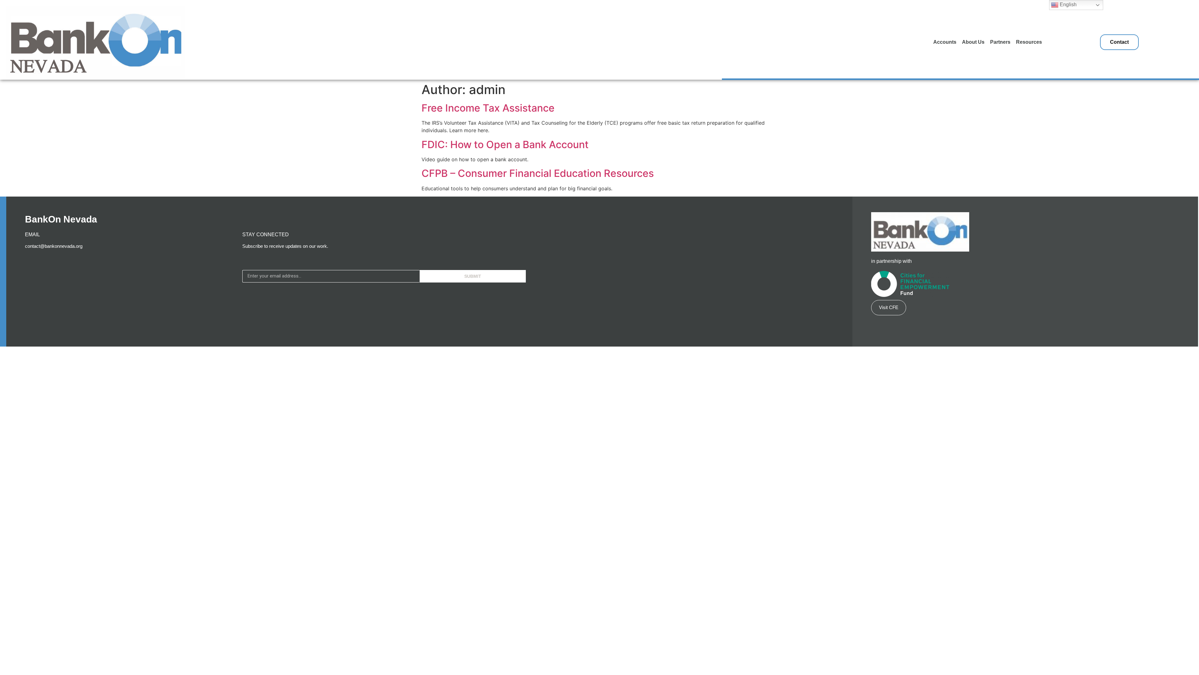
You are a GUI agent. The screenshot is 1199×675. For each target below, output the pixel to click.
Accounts (944, 42)
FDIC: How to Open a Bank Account (505, 144)
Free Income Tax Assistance (488, 108)
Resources (1029, 42)
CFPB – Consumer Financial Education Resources (538, 173)
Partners (1000, 42)
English (1067, 4)
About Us (973, 42)
